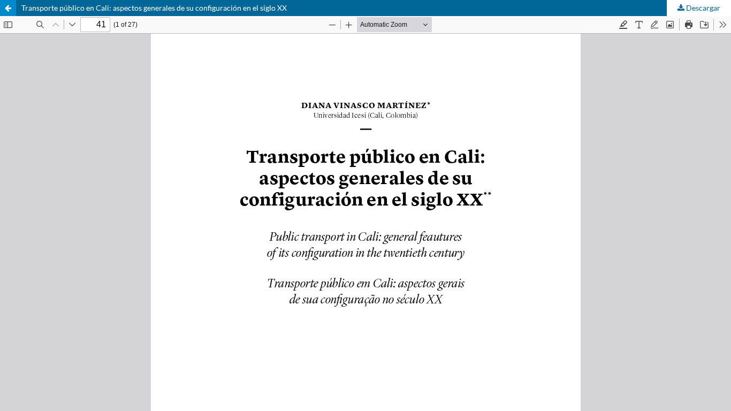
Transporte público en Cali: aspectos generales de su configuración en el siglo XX (154, 7)
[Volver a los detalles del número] (8, 8)
